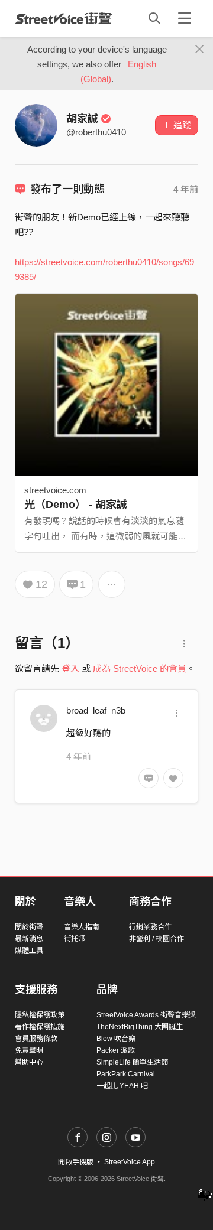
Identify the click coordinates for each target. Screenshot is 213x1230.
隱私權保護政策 (39, 1015)
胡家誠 (82, 119)
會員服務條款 (36, 1038)
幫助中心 (29, 1062)
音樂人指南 (81, 927)
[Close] (199, 50)
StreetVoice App (129, 1162)
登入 (70, 668)
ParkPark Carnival (125, 1074)
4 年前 (185, 189)
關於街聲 (29, 927)
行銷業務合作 (150, 927)
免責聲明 (29, 1050)
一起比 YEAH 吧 (122, 1086)
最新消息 (29, 939)
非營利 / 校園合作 (156, 939)
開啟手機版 (75, 1162)
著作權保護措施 (39, 1027)
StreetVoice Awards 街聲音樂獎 (146, 1015)
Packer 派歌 (115, 1050)
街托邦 (74, 939)
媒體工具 (29, 950)
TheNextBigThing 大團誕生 (139, 1027)
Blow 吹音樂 (115, 1038)
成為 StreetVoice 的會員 (139, 668)
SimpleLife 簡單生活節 (132, 1062)
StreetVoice (63, 18)
